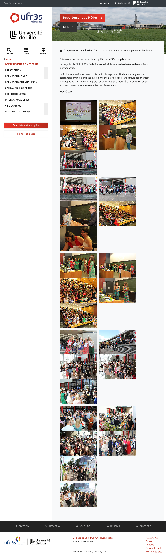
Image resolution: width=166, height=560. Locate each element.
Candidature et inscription (26, 125)
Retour (9, 59)
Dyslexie (7, 3)
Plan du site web (153, 548)
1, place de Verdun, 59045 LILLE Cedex (93, 538)
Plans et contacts (26, 134)
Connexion (104, 3)
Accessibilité (151, 537)
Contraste (17, 3)
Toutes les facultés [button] (122, 3)
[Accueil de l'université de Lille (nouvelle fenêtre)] (140, 3)
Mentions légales (153, 551)
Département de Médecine (79, 50)
